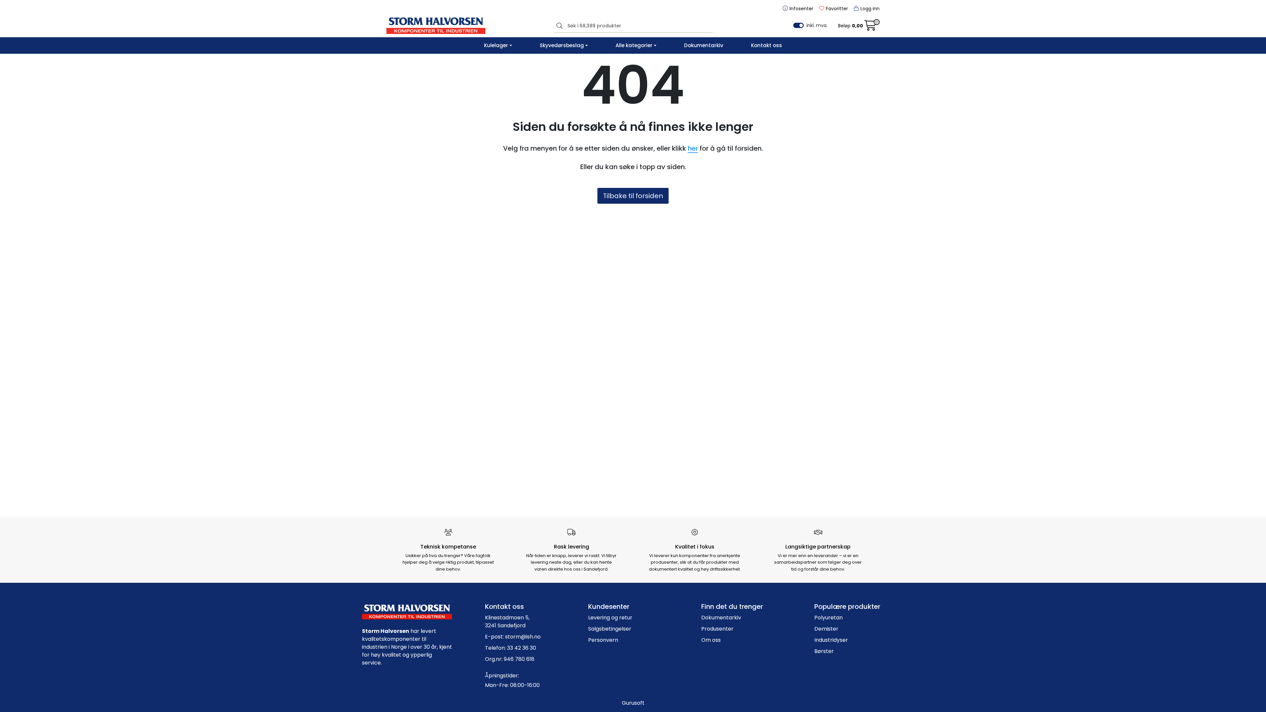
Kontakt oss (766, 45)
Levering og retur (610, 617)
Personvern (603, 640)
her (693, 148)
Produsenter (717, 629)
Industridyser (831, 640)
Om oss (711, 640)
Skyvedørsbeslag (562, 45)
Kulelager (496, 45)
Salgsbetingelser (609, 629)
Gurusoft (633, 703)
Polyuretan (828, 617)
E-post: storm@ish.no (513, 636)
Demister (826, 629)
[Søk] (558, 25)
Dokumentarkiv (703, 45)
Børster (824, 651)
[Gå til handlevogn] (870, 27)
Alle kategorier (634, 45)
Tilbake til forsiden (633, 195)
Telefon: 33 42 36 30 (510, 648)
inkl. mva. (817, 25)
